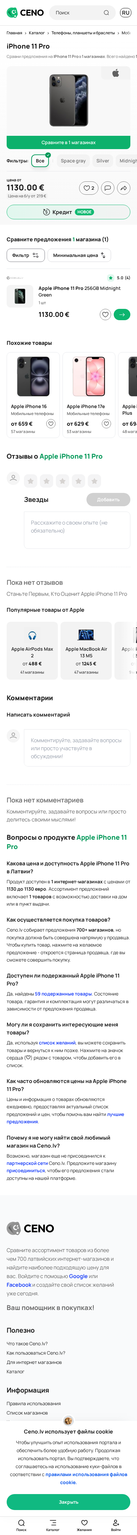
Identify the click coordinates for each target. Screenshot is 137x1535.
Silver (102, 160)
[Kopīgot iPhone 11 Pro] (123, 188)
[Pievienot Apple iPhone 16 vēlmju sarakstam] (51, 423)
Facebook (19, 1284)
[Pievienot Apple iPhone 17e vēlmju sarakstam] (106, 423)
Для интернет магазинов (34, 1362)
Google (78, 1276)
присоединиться (26, 1170)
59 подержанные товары (63, 993)
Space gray (73, 160)
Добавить (108, 499)
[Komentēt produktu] (107, 188)
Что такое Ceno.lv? (27, 1343)
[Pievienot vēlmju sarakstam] (105, 314)
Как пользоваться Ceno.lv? (36, 1353)
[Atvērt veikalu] (122, 314)
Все (40, 160)
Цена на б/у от (27, 196)
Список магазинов (27, 1413)
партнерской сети (27, 1163)
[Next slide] (127, 651)
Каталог (16, 1371)
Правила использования (34, 1403)
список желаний (57, 1042)
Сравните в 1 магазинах (69, 142)
